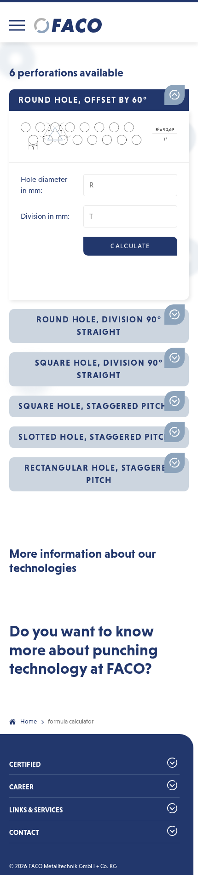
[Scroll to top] (173, 736)
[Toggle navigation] (17, 25)
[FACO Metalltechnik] (68, 25)
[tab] (99, 100)
